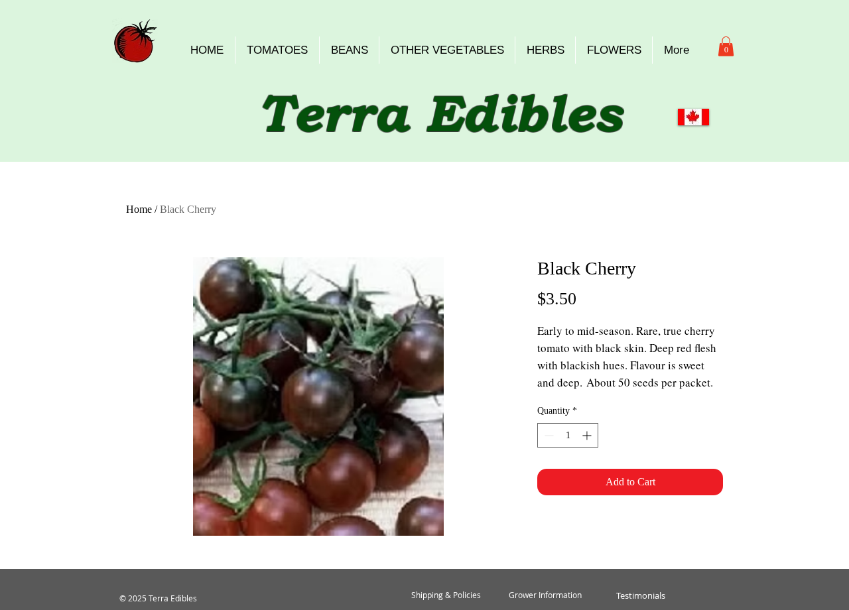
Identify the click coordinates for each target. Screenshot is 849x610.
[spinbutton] (568, 435)
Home (139, 209)
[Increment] (588, 435)
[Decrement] (547, 435)
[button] (726, 46)
